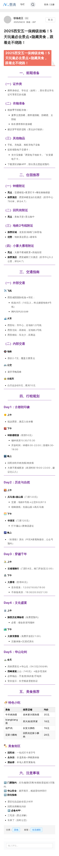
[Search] (33, 4)
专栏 (22, 4)
